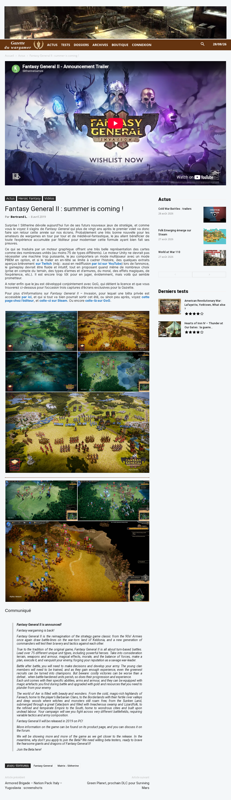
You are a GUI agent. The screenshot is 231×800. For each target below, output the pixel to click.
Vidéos (49, 198)
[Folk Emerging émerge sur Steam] (214, 236)
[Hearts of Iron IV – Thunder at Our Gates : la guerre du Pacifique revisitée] (169, 329)
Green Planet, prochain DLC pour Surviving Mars (118, 785)
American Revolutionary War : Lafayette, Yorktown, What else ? (205, 304)
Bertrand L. (19, 217)
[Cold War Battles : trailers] (214, 215)
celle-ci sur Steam (53, 300)
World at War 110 (169, 252)
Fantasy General (43, 765)
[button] (203, 44)
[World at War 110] (214, 258)
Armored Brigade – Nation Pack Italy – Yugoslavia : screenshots (33, 785)
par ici (26, 297)
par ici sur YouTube (106, 263)
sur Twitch (44, 263)
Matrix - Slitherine (68, 765)
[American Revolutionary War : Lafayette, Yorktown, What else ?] (169, 307)
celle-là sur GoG (97, 300)
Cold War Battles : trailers (175, 208)
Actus (21, 55)
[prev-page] (175, 274)
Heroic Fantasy (29, 198)
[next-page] (209, 274)
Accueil (9, 55)
